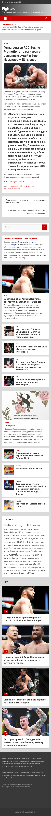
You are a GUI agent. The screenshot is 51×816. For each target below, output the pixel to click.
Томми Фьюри (27, 558)
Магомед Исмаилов (12, 188)
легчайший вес (10, 567)
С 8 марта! (9, 425)
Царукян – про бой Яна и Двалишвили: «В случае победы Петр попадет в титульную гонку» (27, 333)
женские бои (14, 565)
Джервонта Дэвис (10, 542)
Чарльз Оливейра (20, 561)
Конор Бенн (26, 546)
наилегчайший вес (24, 567)
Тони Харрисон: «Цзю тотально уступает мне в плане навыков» (26, 201)
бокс (6, 564)
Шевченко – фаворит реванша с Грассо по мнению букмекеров (26, 211)
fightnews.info (18, 181)
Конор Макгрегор (37, 546)
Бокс (6, 43)
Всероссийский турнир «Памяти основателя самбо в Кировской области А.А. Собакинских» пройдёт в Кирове (30, 489)
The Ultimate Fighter (18, 526)
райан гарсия (32, 570)
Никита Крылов (24, 551)
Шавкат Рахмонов (34, 561)
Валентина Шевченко (31, 533)
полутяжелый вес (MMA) (18, 570)
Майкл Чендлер (22, 548)
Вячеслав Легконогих (27, 536)
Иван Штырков (27, 186)
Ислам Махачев (12, 545)
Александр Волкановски (12, 529)
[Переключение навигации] (5, 18)
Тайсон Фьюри (11, 558)
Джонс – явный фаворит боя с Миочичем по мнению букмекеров (31, 382)
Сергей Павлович (25, 555)
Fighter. (8, 8)
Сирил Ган (37, 555)
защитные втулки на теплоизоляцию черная (20, 238)
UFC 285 (36, 526)
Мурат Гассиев (11, 551)
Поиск (44, 227)
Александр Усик (30, 529)
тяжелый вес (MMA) (21, 573)
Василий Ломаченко (11, 536)
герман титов (15, 186)
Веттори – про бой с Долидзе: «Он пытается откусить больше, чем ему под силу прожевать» (31, 366)
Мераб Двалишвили (36, 548)
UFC (5, 296)
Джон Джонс (25, 541)
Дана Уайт (15, 539)
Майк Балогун (10, 548)
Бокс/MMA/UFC (12, 532)
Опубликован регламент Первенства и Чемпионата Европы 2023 (29, 456)
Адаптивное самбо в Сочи (28, 468)
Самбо (6, 422)
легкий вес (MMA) (30, 564)
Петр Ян (34, 551)
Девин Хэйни (25, 539)
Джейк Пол (37, 538)
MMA (7, 525)
